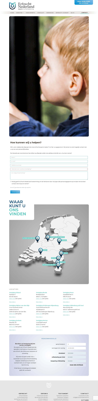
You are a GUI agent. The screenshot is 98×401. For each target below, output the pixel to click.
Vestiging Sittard (15, 292)
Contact (85, 12)
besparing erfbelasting (58, 361)
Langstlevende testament (60, 399)
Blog (72, 12)
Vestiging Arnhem (15, 320)
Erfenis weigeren (43, 399)
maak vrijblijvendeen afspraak (83, 2)
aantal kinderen (60, 344)
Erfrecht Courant (62, 12)
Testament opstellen (62, 395)
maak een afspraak (76, 365)
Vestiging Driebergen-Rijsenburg (47, 305)
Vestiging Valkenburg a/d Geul (73, 305)
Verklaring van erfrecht (20, 399)
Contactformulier (84, 395)
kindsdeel (62, 353)
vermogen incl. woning (58, 348)
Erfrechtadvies (23, 395)
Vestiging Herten (42, 320)
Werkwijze (50, 12)
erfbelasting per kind (58, 357)
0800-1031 (12, 298)
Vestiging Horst (68, 292)
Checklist (40, 12)
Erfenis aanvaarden (42, 395)
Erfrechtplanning (22, 397)
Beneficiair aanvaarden (41, 397)
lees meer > (12, 302)
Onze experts (30, 12)
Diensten (19, 12)
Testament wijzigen (62, 397)
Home (12, 12)
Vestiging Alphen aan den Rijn (19, 305)
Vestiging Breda (41, 292)
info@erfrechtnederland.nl (81, 397)
